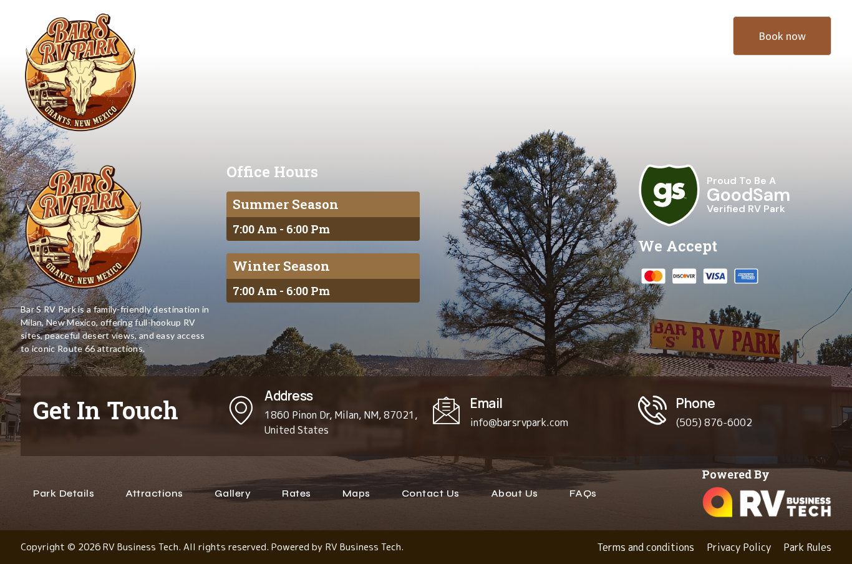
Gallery (544, 35)
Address (288, 395)
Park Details (204, 35)
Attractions (306, 35)
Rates (466, 35)
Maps (393, 35)
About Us (629, 35)
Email (486, 403)
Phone (695, 403)
